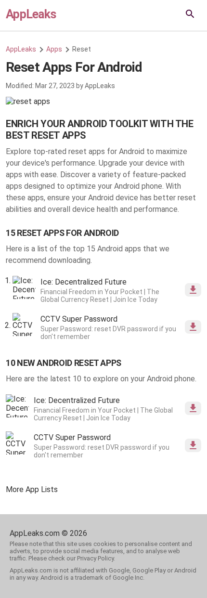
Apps (54, 49)
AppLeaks (31, 14)
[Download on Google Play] (193, 290)
